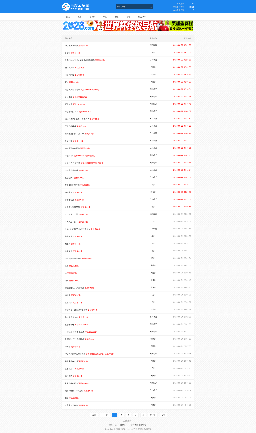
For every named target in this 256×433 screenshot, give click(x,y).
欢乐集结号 (76, 324)
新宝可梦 (74, 141)
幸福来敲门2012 (78, 111)
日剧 (153, 221)
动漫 (117, 16)
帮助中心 (113, 425)
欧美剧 (153, 192)
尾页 (163, 415)
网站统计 (143, 425)
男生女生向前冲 (78, 383)
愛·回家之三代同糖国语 (79, 339)
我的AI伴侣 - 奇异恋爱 (79, 390)
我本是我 (73, 236)
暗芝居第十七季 (76, 214)
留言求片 (142, 16)
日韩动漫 (153, 45)
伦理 (128, 16)
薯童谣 (73, 52)
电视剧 (92, 16)
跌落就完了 (74, 368)
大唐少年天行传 (76, 405)
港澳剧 (153, 280)
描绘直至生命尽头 (77, 148)
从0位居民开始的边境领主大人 (82, 229)
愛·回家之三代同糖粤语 (79, 287)
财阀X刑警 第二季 (77, 185)
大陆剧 (153, 67)
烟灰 (72, 280)
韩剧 (153, 52)
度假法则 (73, 302)
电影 (79, 16)
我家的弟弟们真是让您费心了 (82, 118)
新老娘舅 (75, 104)
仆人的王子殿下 (76, 221)
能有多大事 (74, 67)
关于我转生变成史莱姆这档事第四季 (85, 60)
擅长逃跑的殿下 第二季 (79, 133)
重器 (72, 265)
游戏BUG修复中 (76, 317)
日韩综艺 (153, 177)
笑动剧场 (76, 96)
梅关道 (73, 346)
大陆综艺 (153, 89)
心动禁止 (73, 251)
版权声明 (134, 425)
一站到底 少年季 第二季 (81, 331)
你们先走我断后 (76, 170)
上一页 (105, 415)
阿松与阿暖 (74, 74)
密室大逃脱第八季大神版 (89, 353)
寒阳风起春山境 (76, 361)
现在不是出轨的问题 (78, 258)
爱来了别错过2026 (77, 207)
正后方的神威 (75, 126)
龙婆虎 (73, 243)
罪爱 (72, 398)
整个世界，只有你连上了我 (81, 309)
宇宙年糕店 (74, 199)
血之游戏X (74, 177)
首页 (68, 16)
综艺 (105, 16)
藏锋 (72, 82)
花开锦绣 (73, 376)
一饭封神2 (80, 155)
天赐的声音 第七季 (82, 89)
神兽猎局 (73, 192)
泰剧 (153, 206)
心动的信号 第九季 (84, 163)
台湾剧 (153, 74)
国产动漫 (153, 316)
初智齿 (73, 295)
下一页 (152, 415)
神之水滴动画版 (76, 45)
